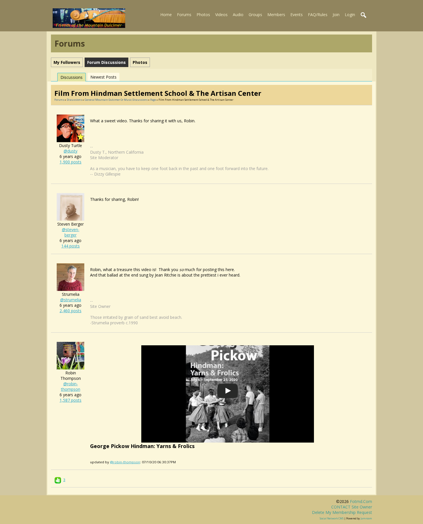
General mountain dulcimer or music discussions (116, 100)
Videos (221, 14)
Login (350, 14)
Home (166, 14)
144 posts (70, 246)
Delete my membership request (342, 512)
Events (296, 14)
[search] (364, 15)
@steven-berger (70, 232)
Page (153, 100)
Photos (203, 14)
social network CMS (332, 518)
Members (276, 14)
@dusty (70, 151)
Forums (184, 14)
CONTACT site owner (351, 507)
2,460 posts (70, 310)
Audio (238, 14)
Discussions (71, 77)
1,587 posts (70, 400)
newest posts (103, 77)
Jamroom (366, 518)
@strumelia (70, 299)
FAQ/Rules (317, 14)
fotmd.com (361, 501)
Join (336, 14)
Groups (255, 14)
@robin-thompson (70, 386)
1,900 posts (70, 162)
